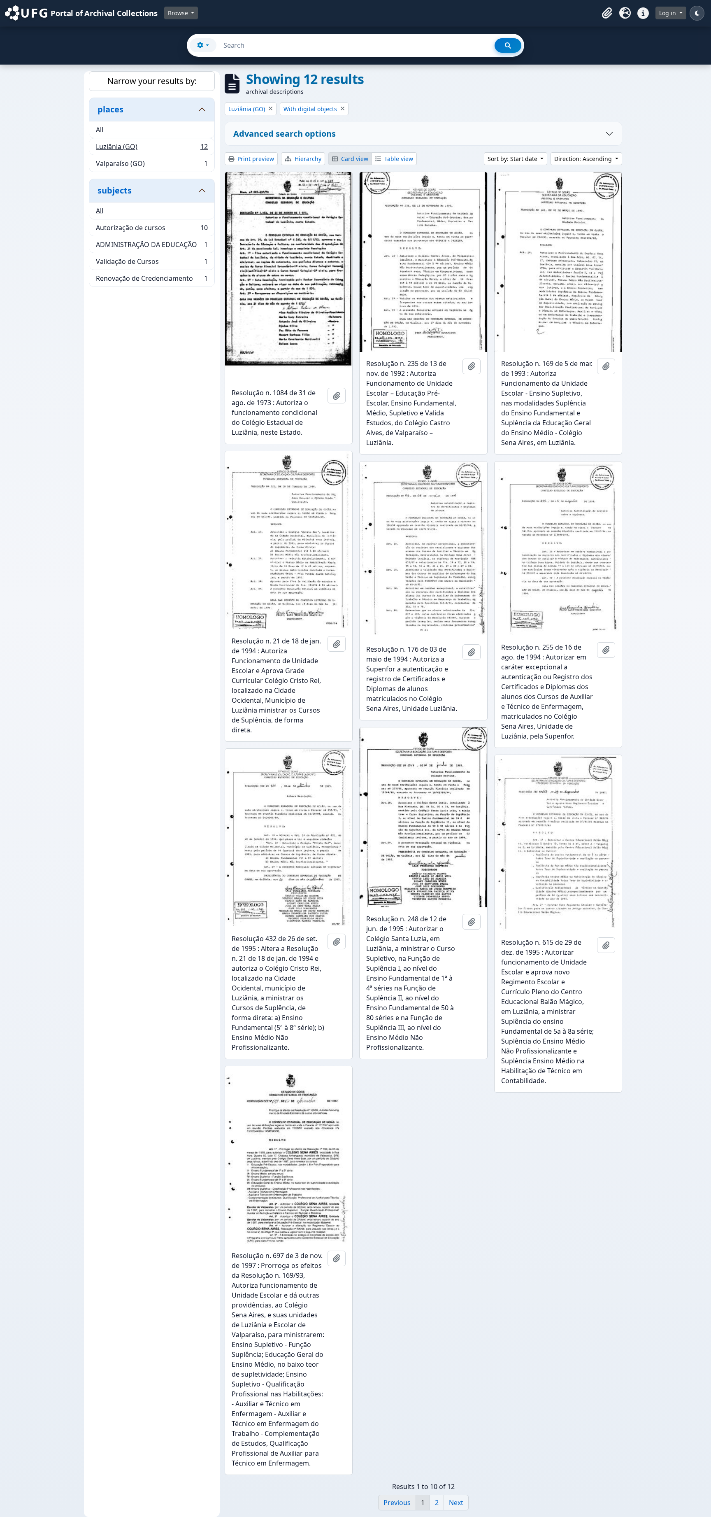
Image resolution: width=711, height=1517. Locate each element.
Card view (353, 159)
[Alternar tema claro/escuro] (697, 13)
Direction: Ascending (583, 159)
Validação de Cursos (151, 263)
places (110, 109)
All (99, 129)
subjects (115, 190)
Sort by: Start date (513, 159)
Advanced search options (284, 133)
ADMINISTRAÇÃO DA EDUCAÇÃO (151, 246)
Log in (668, 13)
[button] (607, 13)
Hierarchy (307, 159)
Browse (179, 13)
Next (456, 1502)
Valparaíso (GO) (151, 165)
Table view (398, 159)
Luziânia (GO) (151, 148)
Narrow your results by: (152, 80)
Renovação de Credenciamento (151, 280)
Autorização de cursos (151, 229)
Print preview (255, 159)
